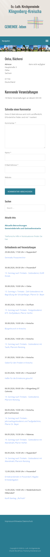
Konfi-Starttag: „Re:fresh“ (15, 498)
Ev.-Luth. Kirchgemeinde (25, 6)
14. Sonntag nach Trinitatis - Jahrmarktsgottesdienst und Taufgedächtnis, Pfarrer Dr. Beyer (23, 421)
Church (11, 551)
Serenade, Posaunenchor (15, 257)
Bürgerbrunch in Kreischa (15, 328)
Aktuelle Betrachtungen (16, 225)
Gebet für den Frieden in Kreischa (18, 362)
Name (8, 152)
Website (8, 177)
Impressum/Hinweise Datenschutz (19, 521)
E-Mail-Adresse (11, 165)
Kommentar (10, 123)
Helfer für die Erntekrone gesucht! (19, 378)
